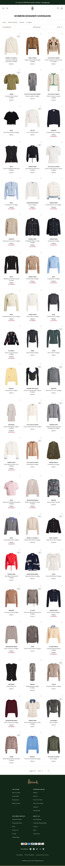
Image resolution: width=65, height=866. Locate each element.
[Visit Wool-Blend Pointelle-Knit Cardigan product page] (32, 142)
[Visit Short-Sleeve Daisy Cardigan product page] (11, 106)
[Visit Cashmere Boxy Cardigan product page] (53, 106)
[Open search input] (7, 8)
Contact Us (15, 830)
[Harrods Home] (32, 8)
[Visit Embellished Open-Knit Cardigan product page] (11, 290)
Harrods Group (37, 819)
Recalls (14, 833)
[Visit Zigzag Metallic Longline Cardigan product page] (32, 660)
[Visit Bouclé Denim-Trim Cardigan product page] (53, 178)
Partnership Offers (17, 823)
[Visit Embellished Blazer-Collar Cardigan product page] (32, 215)
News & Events (16, 803)
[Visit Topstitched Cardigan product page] (53, 215)
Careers (35, 826)
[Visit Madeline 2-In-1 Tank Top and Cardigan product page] (11, 252)
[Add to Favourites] (20, 34)
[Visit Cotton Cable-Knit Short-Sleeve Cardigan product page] (53, 142)
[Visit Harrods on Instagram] (34, 849)
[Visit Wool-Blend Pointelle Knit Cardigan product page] (11, 550)
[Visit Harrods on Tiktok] (37, 849)
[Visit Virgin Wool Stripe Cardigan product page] (32, 550)
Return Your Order (38, 803)
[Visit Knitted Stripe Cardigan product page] (32, 252)
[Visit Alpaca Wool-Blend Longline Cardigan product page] (11, 400)
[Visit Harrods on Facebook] (30, 849)
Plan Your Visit (16, 792)
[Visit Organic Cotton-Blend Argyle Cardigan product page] (32, 33)
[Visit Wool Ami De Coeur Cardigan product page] (53, 364)
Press (34, 830)
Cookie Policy (16, 837)
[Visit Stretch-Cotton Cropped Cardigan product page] (53, 70)
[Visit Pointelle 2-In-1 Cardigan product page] (11, 178)
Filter (59, 27)
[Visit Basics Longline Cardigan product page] (32, 70)
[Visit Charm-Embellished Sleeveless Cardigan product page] (11, 142)
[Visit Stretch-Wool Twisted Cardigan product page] (32, 622)
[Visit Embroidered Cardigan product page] (11, 364)
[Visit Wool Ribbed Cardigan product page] (32, 438)
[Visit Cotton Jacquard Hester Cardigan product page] (11, 326)
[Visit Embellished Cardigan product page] (53, 438)
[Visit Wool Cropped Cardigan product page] (53, 586)
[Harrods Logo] (32, 781)
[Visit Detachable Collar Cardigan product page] (11, 513)
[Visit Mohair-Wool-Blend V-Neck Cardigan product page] (32, 476)
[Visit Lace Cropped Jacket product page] (32, 106)
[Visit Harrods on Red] (40, 849)
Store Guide (15, 796)
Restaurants (15, 800)
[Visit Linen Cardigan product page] (32, 178)
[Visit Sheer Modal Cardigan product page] (32, 326)
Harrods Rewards (17, 819)
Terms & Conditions (29, 855)
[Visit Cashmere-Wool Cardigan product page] (11, 586)
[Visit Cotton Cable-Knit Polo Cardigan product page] (32, 400)
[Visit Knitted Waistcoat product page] (11, 660)
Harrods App (36, 810)
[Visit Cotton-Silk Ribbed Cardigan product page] (53, 550)
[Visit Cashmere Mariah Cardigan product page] (53, 660)
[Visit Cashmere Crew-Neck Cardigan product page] (11, 215)
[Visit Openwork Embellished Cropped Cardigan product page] (11, 476)
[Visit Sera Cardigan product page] (53, 696)
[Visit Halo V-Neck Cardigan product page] (53, 326)
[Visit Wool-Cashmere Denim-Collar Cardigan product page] (32, 696)
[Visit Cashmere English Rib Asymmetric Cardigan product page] (11, 33)
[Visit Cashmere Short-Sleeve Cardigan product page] (11, 70)
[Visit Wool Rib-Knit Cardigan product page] (53, 290)
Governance (36, 833)
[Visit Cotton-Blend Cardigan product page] (32, 290)
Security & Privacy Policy (42, 855)
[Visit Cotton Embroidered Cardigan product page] (32, 732)
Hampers (35, 807)
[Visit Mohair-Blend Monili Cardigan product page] (32, 513)
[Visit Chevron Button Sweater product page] (53, 476)
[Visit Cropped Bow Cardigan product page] (53, 252)
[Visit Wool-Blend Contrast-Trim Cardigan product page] (11, 438)
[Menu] (3, 8)
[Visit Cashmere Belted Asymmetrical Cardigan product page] (32, 586)
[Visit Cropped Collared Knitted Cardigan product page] (53, 622)
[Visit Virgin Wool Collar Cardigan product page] (53, 513)
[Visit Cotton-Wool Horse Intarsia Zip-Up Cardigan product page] (53, 33)
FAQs (13, 826)
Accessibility (19, 855)
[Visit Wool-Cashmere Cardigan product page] (11, 622)
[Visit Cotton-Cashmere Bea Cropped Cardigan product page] (32, 364)
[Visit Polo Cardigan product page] (53, 732)
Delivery (35, 792)
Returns (35, 796)
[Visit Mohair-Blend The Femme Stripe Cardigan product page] (11, 732)
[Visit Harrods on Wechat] (43, 849)
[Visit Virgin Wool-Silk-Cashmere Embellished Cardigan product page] (53, 400)
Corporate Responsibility (39, 823)
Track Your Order (37, 800)
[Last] (48, 770)
